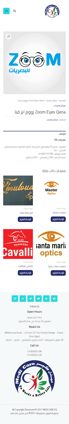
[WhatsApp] (23, 298)
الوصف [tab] (62, 134)
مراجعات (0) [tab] (60, 140)
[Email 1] (15, 298)
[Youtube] (38, 298)
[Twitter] (30, 298)
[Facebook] (54, 298)
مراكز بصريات (51, 101)
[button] (15, 11)
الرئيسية (62, 101)
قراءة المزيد (58, 219)
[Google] (46, 298)
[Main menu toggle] (6, 11)
